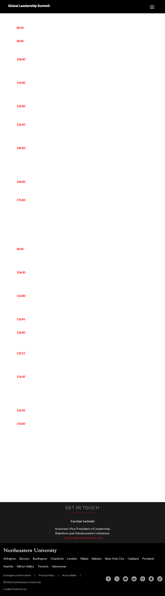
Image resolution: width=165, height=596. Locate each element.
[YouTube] (125, 578)
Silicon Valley (25, 566)
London (72, 558)
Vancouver (59, 566)
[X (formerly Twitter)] (116, 578)
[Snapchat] (151, 578)
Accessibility (69, 575)
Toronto (43, 566)
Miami (84, 558)
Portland (148, 558)
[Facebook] (108, 578)
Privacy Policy (46, 575)
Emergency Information (17, 575)
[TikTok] (159, 578)
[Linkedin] (134, 578)
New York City (114, 558)
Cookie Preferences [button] (15, 589)
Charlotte (57, 558)
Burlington (40, 558)
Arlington (9, 558)
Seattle (8, 566)
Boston (24, 558)
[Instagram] (142, 578)
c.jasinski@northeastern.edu (82, 537)
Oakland (133, 558)
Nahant (97, 558)
